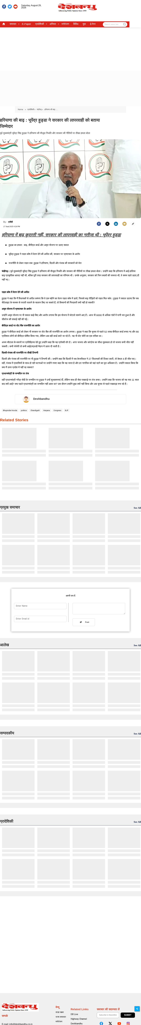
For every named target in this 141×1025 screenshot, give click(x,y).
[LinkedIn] (116, 224)
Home (21, 109)
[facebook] (4, 7)
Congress (57, 410)
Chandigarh (35, 410)
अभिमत (53, 24)
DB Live (74, 1014)
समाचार (13, 24)
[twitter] (10, 7)
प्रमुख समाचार (10, 507)
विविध (75, 24)
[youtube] (15, 7)
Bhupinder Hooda (10, 410)
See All (137, 507)
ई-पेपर (93, 24)
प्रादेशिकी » (31, 109)
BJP (66, 410)
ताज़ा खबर (60, 1012)
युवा (84, 24)
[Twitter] (107, 224)
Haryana (46, 410)
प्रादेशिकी (39, 24)
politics (24, 410)
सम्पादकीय (7, 733)
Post (86, 622)
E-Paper (26, 24)
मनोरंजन (65, 24)
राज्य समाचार (61, 1017)
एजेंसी (10, 222)
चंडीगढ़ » (40, 109)
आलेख (4, 645)
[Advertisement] (70, 48)
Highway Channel (79, 1019)
